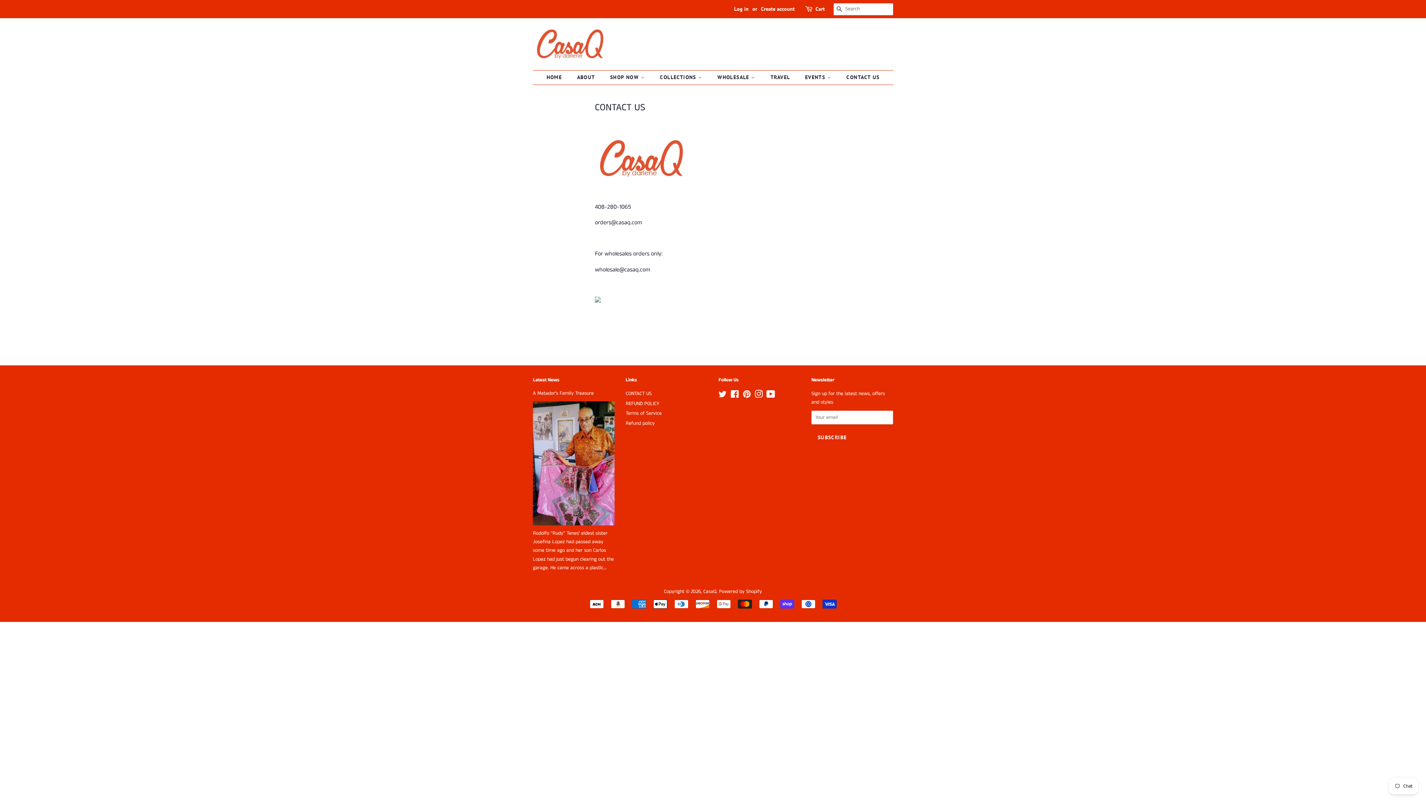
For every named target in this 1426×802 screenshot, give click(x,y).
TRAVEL (780, 77)
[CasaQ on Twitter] (723, 396)
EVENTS (816, 77)
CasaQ (709, 591)
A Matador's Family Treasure (563, 393)
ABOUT (586, 77)
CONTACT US (862, 77)
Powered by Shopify (740, 591)
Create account (778, 9)
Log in (741, 9)
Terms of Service (644, 413)
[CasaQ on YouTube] (770, 396)
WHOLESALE (734, 77)
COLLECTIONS (679, 77)
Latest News (546, 380)
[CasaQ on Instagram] (759, 396)
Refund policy (640, 423)
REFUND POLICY (642, 403)
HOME (554, 77)
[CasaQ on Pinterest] (747, 396)
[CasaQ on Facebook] (734, 396)
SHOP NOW (625, 77)
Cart (820, 9)
